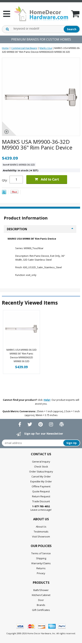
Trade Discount (41, 501)
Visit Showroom (41, 536)
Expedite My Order (41, 481)
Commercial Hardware (24, 48)
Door (41, 600)
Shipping (41, 558)
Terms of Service (41, 553)
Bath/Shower (41, 590)
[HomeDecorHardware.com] (41, 13)
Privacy (41, 573)
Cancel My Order (41, 476)
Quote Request (41, 491)
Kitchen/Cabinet (41, 595)
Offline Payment (41, 486)
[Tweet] (4, 193)
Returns (41, 568)
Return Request (41, 496)
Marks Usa (45, 48)
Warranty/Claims (41, 563)
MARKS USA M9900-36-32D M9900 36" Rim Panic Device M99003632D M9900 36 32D (21, 355)
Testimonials (41, 531)
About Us (41, 526)
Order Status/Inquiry (41, 471)
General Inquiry (41, 461)
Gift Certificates (41, 610)
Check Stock (41, 466)
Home (5, 48)
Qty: (4, 180)
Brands (41, 605)
